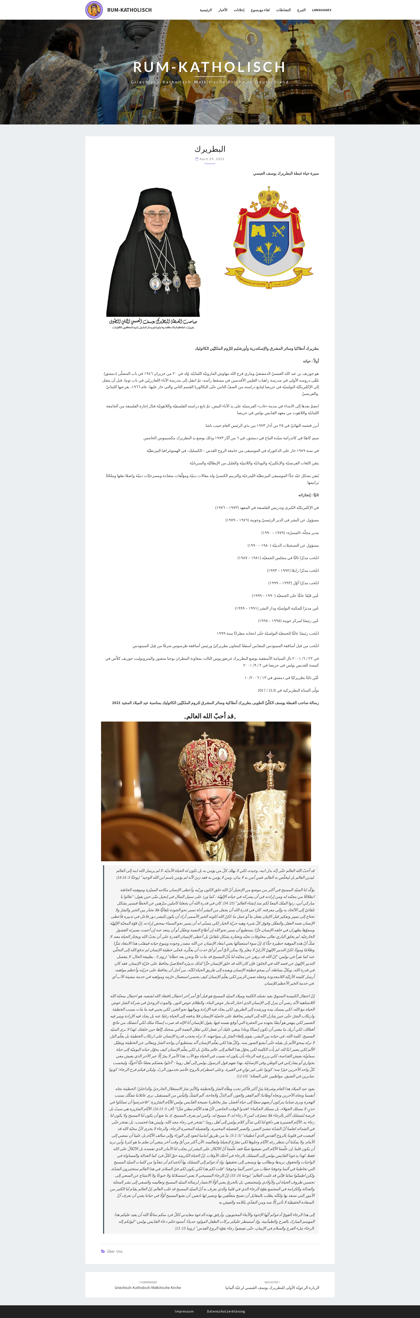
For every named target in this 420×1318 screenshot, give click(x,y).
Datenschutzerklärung (226, 1311)
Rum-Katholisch (129, 9)
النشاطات (283, 10)
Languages (321, 10)
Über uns (114, 1251)
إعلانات (239, 10)
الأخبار (222, 10)
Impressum (184, 1311)
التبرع (301, 10)
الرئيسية (206, 10)
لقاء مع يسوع (260, 10)
